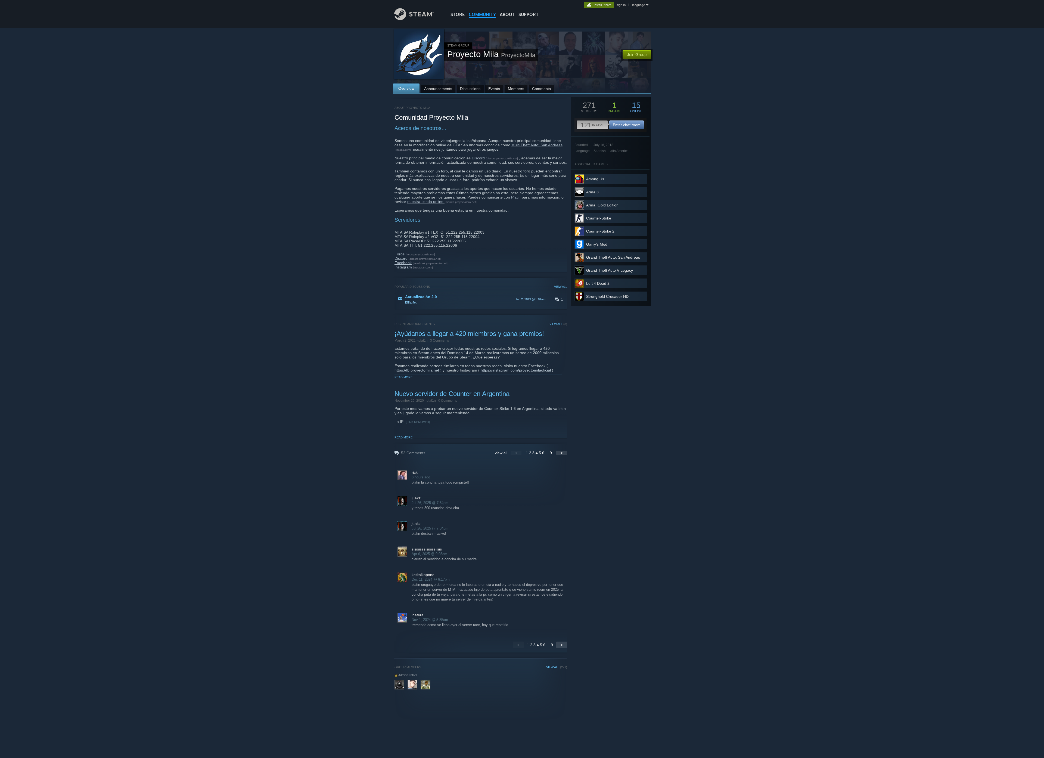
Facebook (403, 263)
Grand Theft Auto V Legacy (609, 270)
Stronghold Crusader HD (607, 296)
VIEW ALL (560, 286)
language (638, 5)
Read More (403, 377)
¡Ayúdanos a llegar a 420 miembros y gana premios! (469, 333)
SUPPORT (528, 14)
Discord (478, 158)
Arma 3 (592, 192)
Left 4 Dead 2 (598, 283)
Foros (399, 254)
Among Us (595, 179)
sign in (621, 5)
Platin (516, 197)
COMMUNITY (482, 14)
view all (501, 453)
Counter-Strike (598, 218)
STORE (457, 14)
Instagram (403, 267)
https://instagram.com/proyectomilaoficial (516, 370)
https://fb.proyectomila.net (416, 370)
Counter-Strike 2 (600, 231)
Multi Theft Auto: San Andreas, (537, 145)
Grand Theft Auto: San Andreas (613, 257)
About (507, 14)
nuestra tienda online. (426, 201)
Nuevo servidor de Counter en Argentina (451, 393)
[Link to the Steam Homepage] (414, 18)
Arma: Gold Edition (602, 205)
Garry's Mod (596, 244)
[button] (480, 299)
